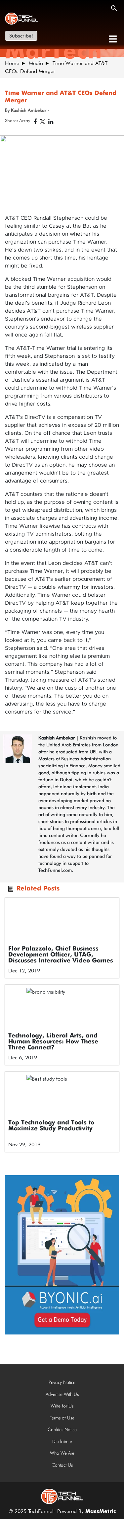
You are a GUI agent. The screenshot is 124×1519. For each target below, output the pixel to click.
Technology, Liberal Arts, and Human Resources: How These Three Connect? (53, 1042)
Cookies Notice (62, 1429)
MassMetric (100, 1511)
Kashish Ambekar (56, 737)
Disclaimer (62, 1441)
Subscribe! (21, 36)
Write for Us (62, 1405)
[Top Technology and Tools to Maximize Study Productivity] (62, 1095)
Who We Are (62, 1453)
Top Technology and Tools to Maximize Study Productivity (51, 1126)
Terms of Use (62, 1417)
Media (36, 63)
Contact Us (62, 1465)
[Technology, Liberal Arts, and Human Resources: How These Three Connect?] (62, 1008)
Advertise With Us (62, 1394)
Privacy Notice (62, 1382)
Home (12, 63)
